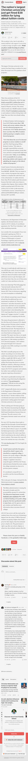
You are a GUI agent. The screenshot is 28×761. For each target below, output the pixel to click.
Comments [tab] (5, 566)
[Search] (25, 679)
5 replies (8, 602)
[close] (23, 710)
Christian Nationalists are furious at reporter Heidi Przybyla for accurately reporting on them (9, 686)
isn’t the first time (9, 443)
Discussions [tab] (13, 679)
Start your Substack (10, 753)
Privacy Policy (19, 746)
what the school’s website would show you (12, 244)
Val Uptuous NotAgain (11, 607)
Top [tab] (3, 679)
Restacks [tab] (11, 566)
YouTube (17, 94)
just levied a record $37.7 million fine (13, 101)
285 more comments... (6, 671)
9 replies (8, 664)
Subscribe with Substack (15, 740)
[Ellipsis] (26, 584)
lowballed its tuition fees (18, 111)
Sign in (24, 2)
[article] (14, 689)
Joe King (7, 584)
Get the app (22, 753)
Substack (6, 757)
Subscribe (19, 2)
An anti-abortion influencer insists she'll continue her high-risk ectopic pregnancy (10, 701)
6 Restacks (19, 549)
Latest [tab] (7, 679)
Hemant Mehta (8, 32)
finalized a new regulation (11, 497)
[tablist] (8, 566)
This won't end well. (6, 705)
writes (21, 285)
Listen (24, 33)
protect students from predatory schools (12, 483)
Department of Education (14, 215)
